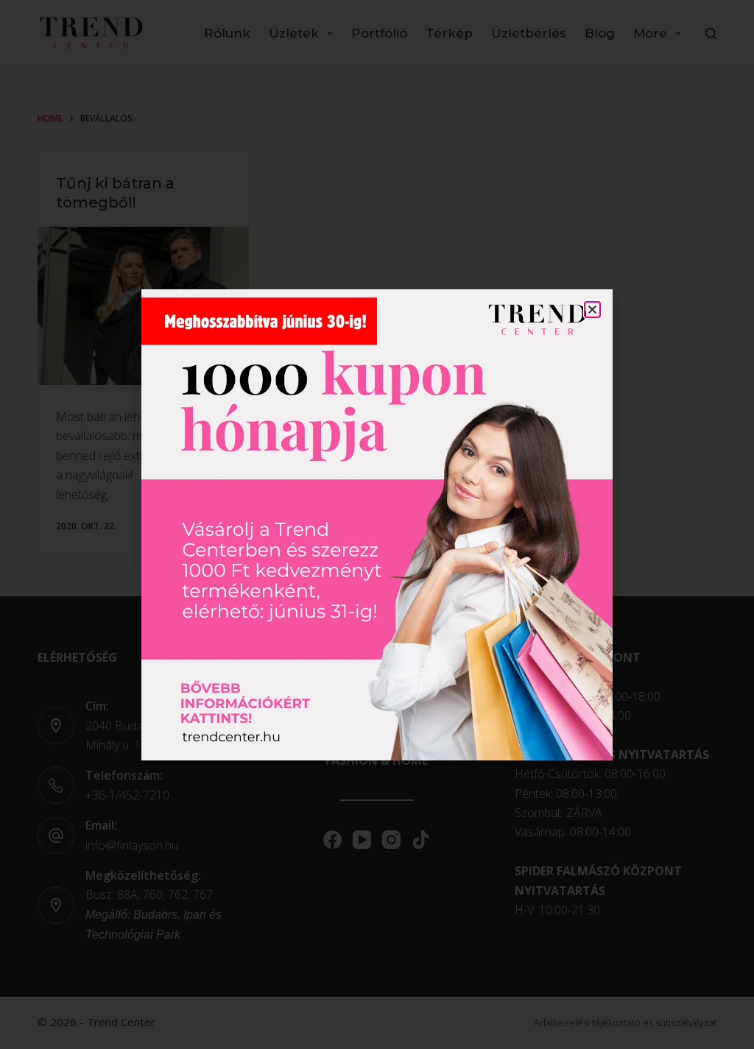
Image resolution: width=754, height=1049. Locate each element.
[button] (592, 309)
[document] (377, 524)
